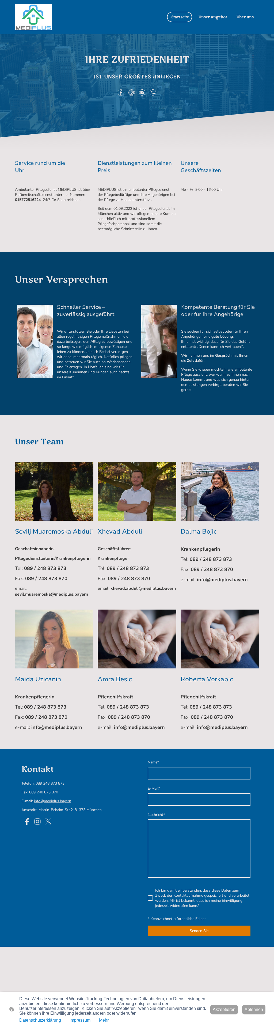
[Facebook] (121, 92)
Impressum (80, 1020)
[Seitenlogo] (33, 17)
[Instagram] (131, 92)
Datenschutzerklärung (40, 1020)
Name (153, 762)
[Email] (142, 92)
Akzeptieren (224, 1009)
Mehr (104, 1020)
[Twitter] (48, 821)
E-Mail (154, 788)
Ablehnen (254, 1009)
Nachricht (156, 814)
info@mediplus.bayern (52, 801)
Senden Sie (199, 930)
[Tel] (153, 92)
